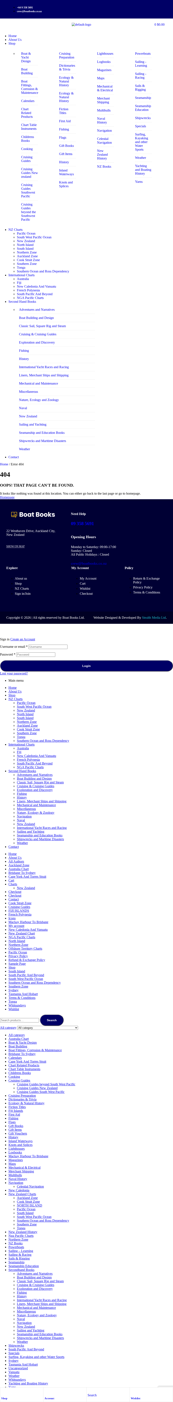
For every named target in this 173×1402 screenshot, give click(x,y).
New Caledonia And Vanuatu (36, 756)
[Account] (47, 1392)
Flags (12, 1122)
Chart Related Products (23, 1065)
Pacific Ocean (26, 703)
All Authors (16, 861)
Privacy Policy (18, 956)
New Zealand (26, 710)
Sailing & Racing (19, 1254)
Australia (23, 748)
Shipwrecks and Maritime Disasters (40, 839)
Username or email (14, 646)
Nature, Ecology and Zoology (37, 1315)
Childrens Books (19, 1073)
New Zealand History (22, 1232)
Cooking (14, 1076)
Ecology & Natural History (26, 1103)
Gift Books (15, 1126)
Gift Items (15, 1129)
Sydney (13, 990)
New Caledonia (18, 1190)
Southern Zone (27, 733)
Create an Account (22, 639)
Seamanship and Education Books (39, 835)
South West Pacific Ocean (34, 706)
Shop (4, 1398)
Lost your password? (14, 673)
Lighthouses (16, 1148)
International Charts (21, 744)
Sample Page (17, 963)
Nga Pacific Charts (21, 1235)
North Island (25, 714)
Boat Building (17, 1046)
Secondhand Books (21, 1270)
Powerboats (16, 1247)
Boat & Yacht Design (22, 1042)
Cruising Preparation (22, 1095)
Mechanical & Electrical (24, 1167)
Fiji (19, 752)
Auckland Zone (27, 725)
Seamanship (16, 1262)
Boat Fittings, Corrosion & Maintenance (35, 1050)
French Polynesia (28, 759)
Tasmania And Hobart (23, 994)
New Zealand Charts (22, 1194)
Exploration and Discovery (35, 790)
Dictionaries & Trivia (22, 1099)
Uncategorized (18, 1368)
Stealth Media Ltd (154, 617)
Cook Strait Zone (28, 729)
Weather (22, 843)
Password (7, 654)
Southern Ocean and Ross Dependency (43, 740)
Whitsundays (17, 1005)
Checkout (14, 892)
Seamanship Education (23, 1266)
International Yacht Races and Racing (42, 828)
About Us (15, 691)
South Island (25, 718)
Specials (13, 1353)
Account (49, 1398)
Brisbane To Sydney (22, 873)
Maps (12, 1164)
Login (86, 666)
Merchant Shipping (21, 1171)
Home (4, 464)
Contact (13, 846)
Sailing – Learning (20, 1251)
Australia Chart (18, 869)
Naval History (17, 1179)
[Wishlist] (133, 1392)
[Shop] (3, 1392)
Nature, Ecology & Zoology (35, 812)
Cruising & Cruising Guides (35, 786)
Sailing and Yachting (30, 831)
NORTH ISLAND (29, 1205)
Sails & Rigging (19, 1258)
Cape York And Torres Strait (27, 876)
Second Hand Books (22, 771)
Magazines (15, 1160)
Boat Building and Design (34, 778)
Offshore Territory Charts (25, 948)
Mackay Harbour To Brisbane (28, 922)
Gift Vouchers (17, 1133)
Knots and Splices (20, 1145)
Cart (11, 880)
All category (16, 1035)
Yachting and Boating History (28, 1383)
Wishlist (136, 1398)
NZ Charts (15, 699)
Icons (12, 918)
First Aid (14, 1114)
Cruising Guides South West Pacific (41, 1092)
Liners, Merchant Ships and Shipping (41, 801)
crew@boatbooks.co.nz (89, 563)
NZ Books (15, 1243)
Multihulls (15, 1175)
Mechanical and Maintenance (36, 805)
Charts (12, 884)
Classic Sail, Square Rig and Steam (40, 782)
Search (52, 1020)
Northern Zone (27, 722)
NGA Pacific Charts (30, 767)
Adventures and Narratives (35, 775)
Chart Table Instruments (24, 1069)
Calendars (15, 1057)
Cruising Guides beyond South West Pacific (46, 1084)
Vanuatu (13, 1372)
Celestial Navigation (30, 1186)
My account (16, 926)
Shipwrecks (16, 1345)
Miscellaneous (26, 809)
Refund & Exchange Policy (26, 960)
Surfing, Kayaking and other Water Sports (36, 1357)
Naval (21, 820)
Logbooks (15, 1152)
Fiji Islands (15, 1111)
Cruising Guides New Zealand (37, 1088)
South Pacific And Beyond (35, 763)
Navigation (24, 816)
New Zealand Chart (21, 933)
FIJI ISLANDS (18, 910)
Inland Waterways (20, 1141)
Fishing (22, 793)
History (22, 797)
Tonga (21, 737)
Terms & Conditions (21, 998)
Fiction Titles (17, 1107)
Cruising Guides (19, 907)
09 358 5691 (82, 523)
